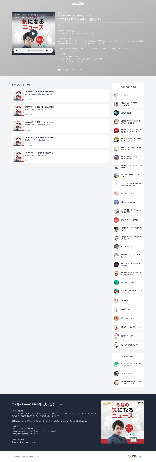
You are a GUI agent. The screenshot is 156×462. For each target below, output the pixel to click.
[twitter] (140, 456)
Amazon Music (72, 70)
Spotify (62, 70)
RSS (81, 70)
